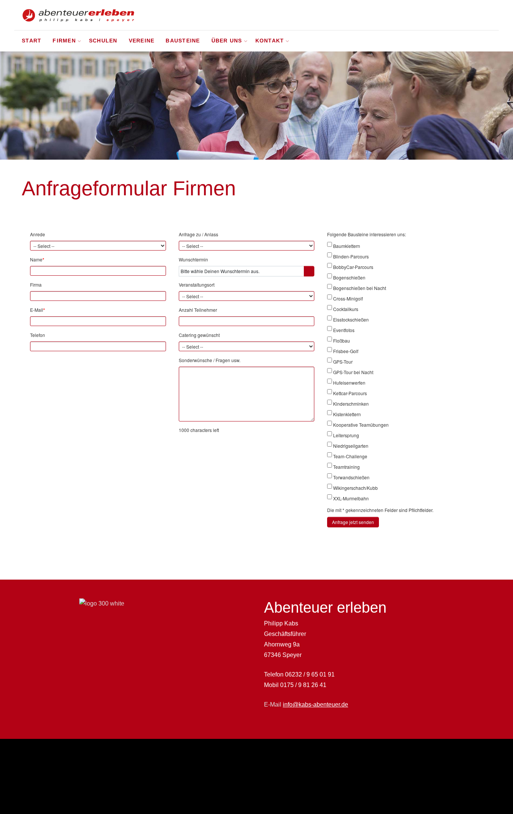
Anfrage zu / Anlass (198, 234)
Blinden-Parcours (351, 256)
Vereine (142, 41)
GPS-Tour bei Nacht (353, 372)
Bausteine (183, 41)
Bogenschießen (349, 277)
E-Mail (37, 310)
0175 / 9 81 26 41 (303, 685)
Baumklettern (346, 246)
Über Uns (226, 41)
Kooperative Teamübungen (361, 424)
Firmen (64, 41)
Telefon (37, 335)
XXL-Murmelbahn (351, 498)
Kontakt (269, 41)
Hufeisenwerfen (349, 382)
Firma (36, 284)
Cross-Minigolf (348, 298)
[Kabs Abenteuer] (78, 15)
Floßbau (341, 340)
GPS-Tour (343, 361)
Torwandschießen (351, 477)
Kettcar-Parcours (350, 393)
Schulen (103, 41)
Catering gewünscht (199, 335)
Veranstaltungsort (196, 284)
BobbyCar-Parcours (353, 267)
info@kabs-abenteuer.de (315, 704)
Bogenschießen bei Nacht (359, 288)
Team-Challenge (350, 456)
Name (37, 259)
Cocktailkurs (345, 309)
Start (31, 41)
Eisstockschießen (351, 319)
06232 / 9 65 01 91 (310, 674)
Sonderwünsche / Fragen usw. (209, 360)
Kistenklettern (347, 414)
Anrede (37, 234)
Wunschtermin (193, 259)
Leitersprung (346, 435)
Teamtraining (346, 467)
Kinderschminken (351, 403)
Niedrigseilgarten (350, 445)
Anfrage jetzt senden (353, 522)
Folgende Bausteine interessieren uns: (366, 234)
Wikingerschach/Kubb (355, 488)
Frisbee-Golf (345, 351)
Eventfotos (344, 330)
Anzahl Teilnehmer (198, 310)
